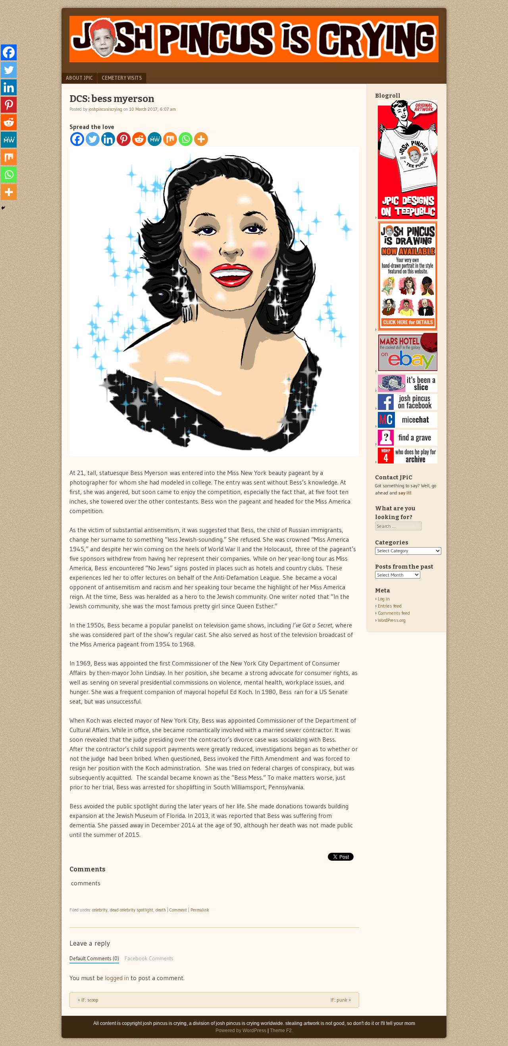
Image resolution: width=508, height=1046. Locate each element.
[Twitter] (93, 139)
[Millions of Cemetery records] (407, 444)
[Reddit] (139, 139)
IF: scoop (88, 1000)
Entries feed (390, 606)
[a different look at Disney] (407, 426)
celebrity (100, 910)
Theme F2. (281, 1030)
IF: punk (341, 1000)
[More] (201, 139)
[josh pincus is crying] (254, 60)
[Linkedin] (108, 139)
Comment (178, 910)
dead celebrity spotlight (131, 910)
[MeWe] (155, 139)
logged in (117, 978)
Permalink (199, 910)
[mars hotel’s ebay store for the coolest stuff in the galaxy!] (407, 371)
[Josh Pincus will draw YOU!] (407, 329)
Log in (384, 599)
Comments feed (394, 613)
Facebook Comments (149, 958)
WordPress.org (392, 620)
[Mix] (170, 139)
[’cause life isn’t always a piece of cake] (407, 390)
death (161, 910)
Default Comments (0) (94, 958)
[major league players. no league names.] (407, 462)
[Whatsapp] (185, 139)
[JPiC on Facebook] (407, 408)
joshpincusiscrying (105, 109)
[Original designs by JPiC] (407, 217)
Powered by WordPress (241, 1030)
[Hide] (3, 208)
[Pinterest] (124, 139)
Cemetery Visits (122, 78)
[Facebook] (77, 139)
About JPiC (79, 78)
